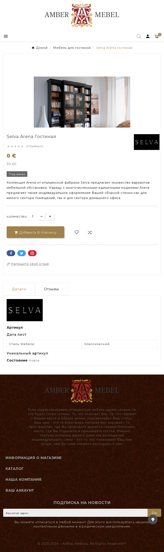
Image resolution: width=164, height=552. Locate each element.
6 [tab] (95, 126)
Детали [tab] (19, 289)
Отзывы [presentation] (51, 289)
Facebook (11, 253)
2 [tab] (78, 126)
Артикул (15, 327)
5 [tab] (90, 126)
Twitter (21, 253)
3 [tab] (82, 126)
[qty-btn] (50, 216)
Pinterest (32, 253)
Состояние (18, 360)
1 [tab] (73, 126)
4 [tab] (86, 126)
